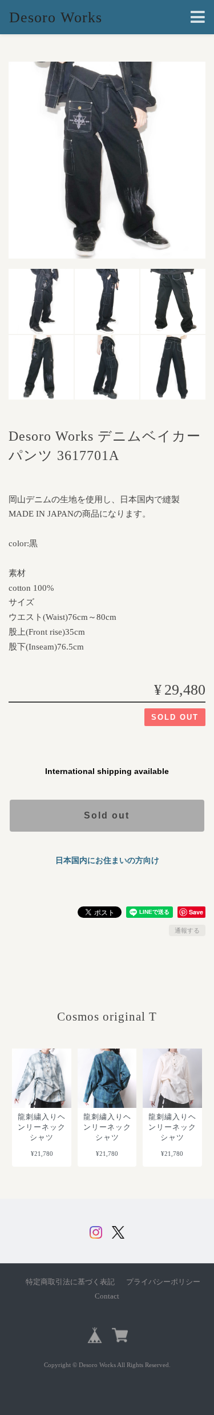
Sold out (107, 815)
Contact (107, 1296)
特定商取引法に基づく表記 (70, 1282)
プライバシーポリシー (163, 1282)
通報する (187, 930)
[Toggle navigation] (198, 17)
